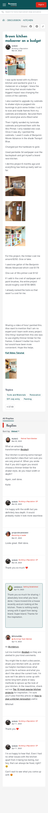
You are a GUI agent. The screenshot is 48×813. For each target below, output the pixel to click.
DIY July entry (13, 399)
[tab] (8, 418)
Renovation (35, 395)
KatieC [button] (15, 439)
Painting (28, 399)
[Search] (2, 12)
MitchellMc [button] (17, 636)
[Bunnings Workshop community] (13, 4)
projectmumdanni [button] (20, 532)
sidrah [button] (15, 46)
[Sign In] (41, 4)
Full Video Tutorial (15, 353)
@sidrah (24, 449)
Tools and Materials (16, 395)
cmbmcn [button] (18, 587)
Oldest (14, 431)
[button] (8, 47)
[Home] (4, 20)
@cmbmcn (13, 646)
